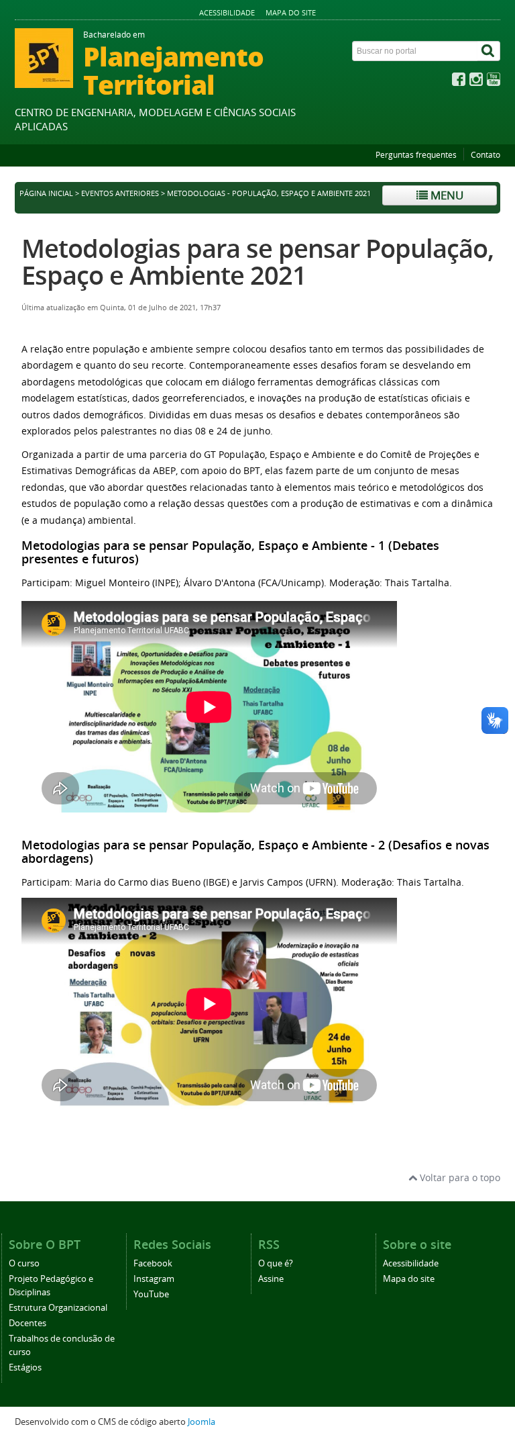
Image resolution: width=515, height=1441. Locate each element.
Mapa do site (291, 12)
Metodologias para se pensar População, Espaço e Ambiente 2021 (257, 261)
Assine (271, 1279)
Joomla (201, 1422)
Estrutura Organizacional (58, 1307)
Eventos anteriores (120, 193)
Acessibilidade (227, 12)
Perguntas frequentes (416, 154)
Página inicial (46, 193)
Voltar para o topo (458, 1177)
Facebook (152, 1263)
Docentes (27, 1323)
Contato (485, 154)
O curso (24, 1263)
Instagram (153, 1279)
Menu (445, 195)
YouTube (151, 1294)
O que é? (275, 1263)
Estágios (25, 1367)
